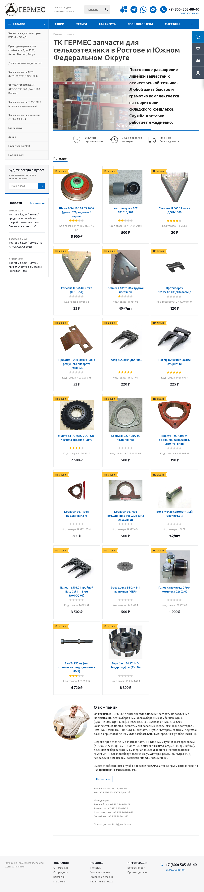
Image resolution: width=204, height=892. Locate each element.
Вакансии (59, 876)
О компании (60, 867)
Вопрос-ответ (136, 867)
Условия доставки (101, 876)
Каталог (19, 24)
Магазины (172, 24)
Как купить (107, 24)
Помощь (97, 862)
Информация (137, 862)
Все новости (37, 203)
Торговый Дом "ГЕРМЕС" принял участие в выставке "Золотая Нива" (25, 266)
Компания (61, 862)
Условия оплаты (100, 872)
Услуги (81, 24)
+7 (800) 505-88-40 (184, 9)
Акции (59, 24)
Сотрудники (60, 872)
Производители (140, 24)
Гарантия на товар (101, 881)
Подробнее (103, 779)
